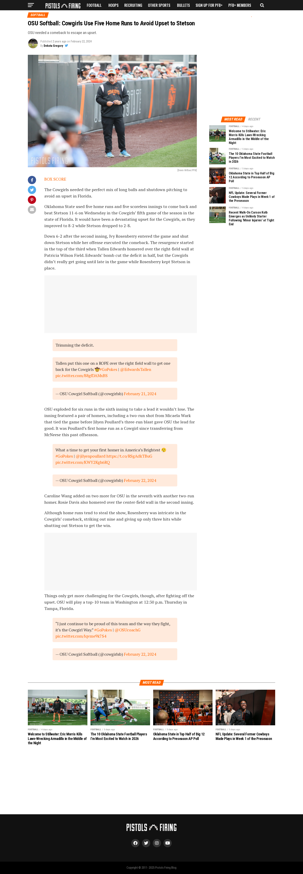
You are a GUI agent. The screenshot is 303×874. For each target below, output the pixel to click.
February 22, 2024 (140, 480)
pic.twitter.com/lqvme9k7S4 (80, 636)
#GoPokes (108, 369)
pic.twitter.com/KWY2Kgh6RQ (82, 462)
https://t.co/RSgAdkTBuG (129, 456)
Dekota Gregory (53, 45)
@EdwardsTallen (135, 369)
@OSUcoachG (128, 630)
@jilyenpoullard (90, 456)
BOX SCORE (55, 179)
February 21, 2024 (140, 393)
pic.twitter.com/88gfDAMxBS (81, 375)
